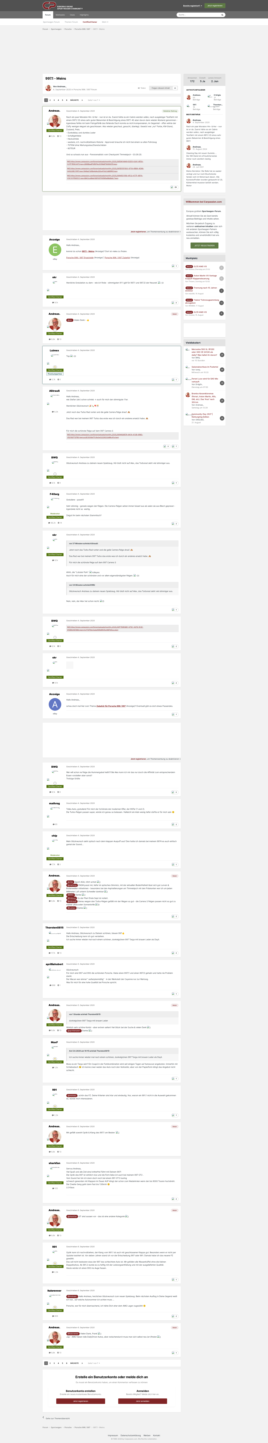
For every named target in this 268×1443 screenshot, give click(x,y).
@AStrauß (72, 901)
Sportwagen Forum (51, 22)
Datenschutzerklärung (131, 1435)
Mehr (104, 22)
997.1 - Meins (88, 251)
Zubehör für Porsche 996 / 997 (111, 706)
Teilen (142, 88)
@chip (70, 882)
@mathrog (72, 885)
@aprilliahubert (74, 1031)
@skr (70, 320)
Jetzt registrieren (214, 5)
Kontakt (156, 1435)
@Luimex (71, 908)
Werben (146, 1435)
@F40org (72, 898)
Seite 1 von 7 (93, 100)
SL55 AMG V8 (200, 266)
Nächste (74, 100)
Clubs (72, 15)
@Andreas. (72, 1296)
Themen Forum (71, 22)
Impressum (113, 1435)
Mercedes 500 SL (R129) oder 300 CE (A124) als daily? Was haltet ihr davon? (204, 352)
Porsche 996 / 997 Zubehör (117, 257)
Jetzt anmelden (142, 1401)
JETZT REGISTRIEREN (204, 245)
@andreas (72, 1095)
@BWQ (71, 895)
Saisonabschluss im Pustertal (205, 367)
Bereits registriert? (192, 6)
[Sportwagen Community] (50, 5)
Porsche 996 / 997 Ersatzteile (80, 257)
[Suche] (222, 15)
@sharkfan (72, 1216)
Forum (48, 15)
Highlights (84, 15)
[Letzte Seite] (82, 100)
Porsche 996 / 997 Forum (85, 89)
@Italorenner (73, 1334)
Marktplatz (60, 15)
